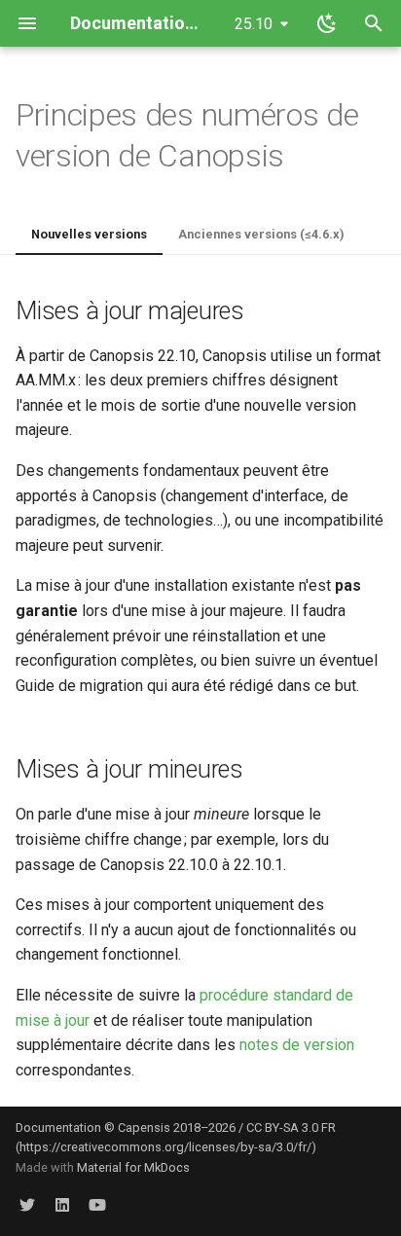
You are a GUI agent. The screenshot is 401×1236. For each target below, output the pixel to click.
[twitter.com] (27, 1204)
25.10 (254, 24)
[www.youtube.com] (97, 1204)
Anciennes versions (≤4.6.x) (261, 234)
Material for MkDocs (133, 1167)
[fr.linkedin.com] (62, 1204)
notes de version (296, 1045)
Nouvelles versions (89, 234)
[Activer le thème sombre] (327, 23)
